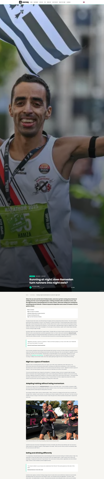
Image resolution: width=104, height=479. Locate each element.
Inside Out (49, 2)
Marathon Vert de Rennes (37, 355)
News (31, 2)
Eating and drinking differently (33, 315)
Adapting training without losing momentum (36, 313)
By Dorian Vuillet (35, 286)
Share (73, 287)
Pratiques (38, 276)
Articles (41, 2)
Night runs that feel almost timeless (34, 316)
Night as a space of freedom (33, 311)
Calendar (68, 2)
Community (32, 276)
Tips (45, 2)
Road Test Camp (62, 2)
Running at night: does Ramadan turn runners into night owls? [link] (48, 294)
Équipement (36, 2)
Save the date (55, 2)
